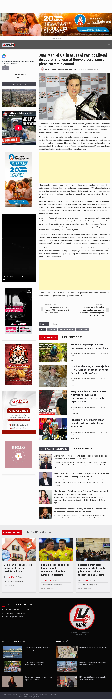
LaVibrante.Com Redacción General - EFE (60, 69)
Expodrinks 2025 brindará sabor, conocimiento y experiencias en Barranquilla (87, 423)
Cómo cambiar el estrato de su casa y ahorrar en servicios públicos (18, 568)
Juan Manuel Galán (66, 329)
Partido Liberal (83, 329)
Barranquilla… (75, 439)
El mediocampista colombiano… (52, 585)
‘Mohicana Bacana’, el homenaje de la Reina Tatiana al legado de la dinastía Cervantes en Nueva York (90, 370)
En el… (73, 385)
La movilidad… (75, 414)
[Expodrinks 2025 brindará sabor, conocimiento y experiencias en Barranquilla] (53, 429)
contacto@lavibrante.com (14, 617)
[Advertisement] (74, 167)
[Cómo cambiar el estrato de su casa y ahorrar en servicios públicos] (19, 549)
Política (54, 324)
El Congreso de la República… (88, 585)
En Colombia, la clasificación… (14, 581)
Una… (72, 360)
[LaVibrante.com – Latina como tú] (8, 45)
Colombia (52, 329)
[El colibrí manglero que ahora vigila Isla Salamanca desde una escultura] (53, 352)
